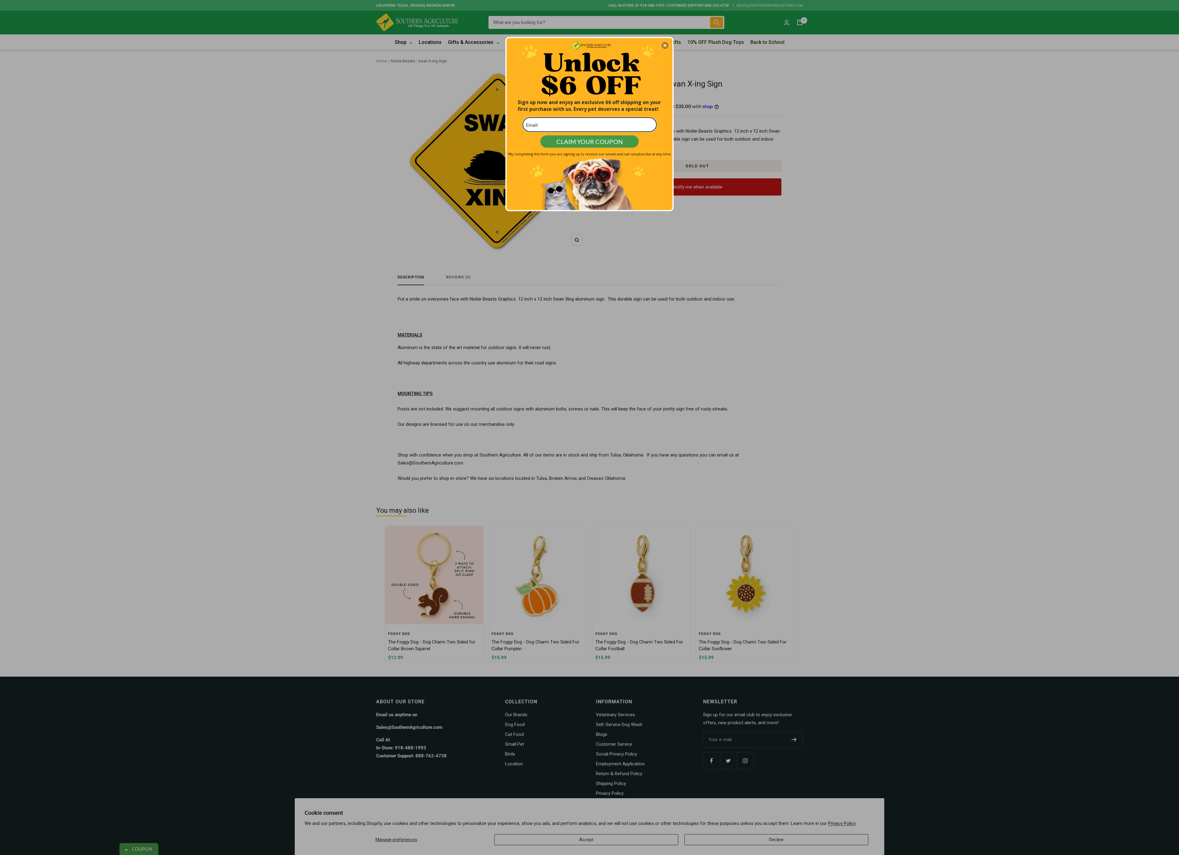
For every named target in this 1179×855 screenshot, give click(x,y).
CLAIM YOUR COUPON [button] (589, 141)
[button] (665, 45)
